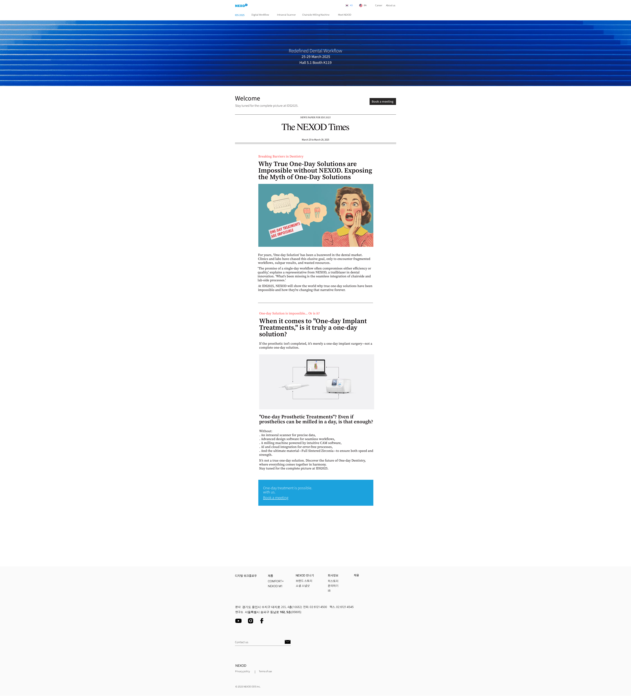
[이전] (10, 53)
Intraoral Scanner (286, 15)
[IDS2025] (315, 77)
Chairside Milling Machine (315, 15)
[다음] (621, 53)
